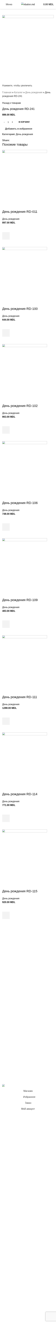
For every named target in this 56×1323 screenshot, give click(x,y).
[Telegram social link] (25, 140)
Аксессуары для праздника (17, 1013)
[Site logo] (28, 4)
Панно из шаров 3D (13, 985)
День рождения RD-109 (20, 600)
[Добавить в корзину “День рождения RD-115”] (6, 915)
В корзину (24, 122)
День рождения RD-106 (20, 503)
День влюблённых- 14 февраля (19, 996)
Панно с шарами (11, 961)
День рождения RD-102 (20, 406)
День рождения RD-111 (19, 697)
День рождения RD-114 (19, 794)
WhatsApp (7, 1071)
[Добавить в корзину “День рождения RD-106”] (6, 527)
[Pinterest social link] (18, 140)
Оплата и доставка (12, 1037)
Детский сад (9, 990)
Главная (6, 92)
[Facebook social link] (11, 140)
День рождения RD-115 (19, 891)
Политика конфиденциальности (19, 1031)
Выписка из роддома (13, 956)
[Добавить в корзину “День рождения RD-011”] (6, 236)
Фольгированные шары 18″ (17, 1007)
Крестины (7, 972)
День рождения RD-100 (20, 309)
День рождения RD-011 (19, 212)
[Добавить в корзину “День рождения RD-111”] (6, 721)
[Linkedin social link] (21, 140)
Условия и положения (14, 1025)
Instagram (7, 1060)
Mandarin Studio (11, 1079)
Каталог (18, 92)
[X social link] (15, 140)
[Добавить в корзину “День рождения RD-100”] (6, 333)
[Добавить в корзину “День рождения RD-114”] (6, 818)
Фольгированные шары (15, 1002)
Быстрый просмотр (6, 243)
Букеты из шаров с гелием (16, 944)
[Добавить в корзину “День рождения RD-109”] (6, 624)
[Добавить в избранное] (6, 228)
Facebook (7, 1055)
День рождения (33, 92)
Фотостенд (8, 967)
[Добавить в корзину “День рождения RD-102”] (6, 430)
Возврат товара (11, 1042)
